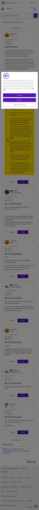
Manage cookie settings (19, 104)
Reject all (19, 99)
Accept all (19, 95)
